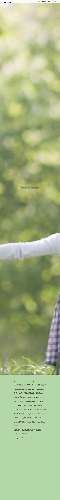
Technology (44, 1)
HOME (39, 1)
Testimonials (54, 1)
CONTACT (49, 1)
